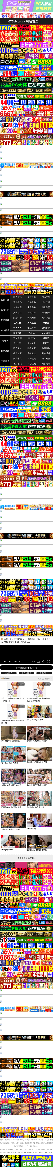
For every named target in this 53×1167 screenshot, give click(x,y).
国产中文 (17, 358)
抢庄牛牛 (32, 328)
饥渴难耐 (32, 318)
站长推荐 (5, 320)
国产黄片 (17, 348)
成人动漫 (46, 302)
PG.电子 (44, 673)
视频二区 (5, 310)
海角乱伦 (32, 353)
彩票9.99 (17, 333)
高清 (33, 661)
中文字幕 (32, 307)
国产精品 (17, 297)
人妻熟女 (17, 312)
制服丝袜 (32, 312)
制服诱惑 (46, 353)
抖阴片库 (5, 351)
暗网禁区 (17, 353)
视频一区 (5, 300)
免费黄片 (46, 348)
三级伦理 (17, 307)
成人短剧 (46, 358)
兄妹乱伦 (32, 358)
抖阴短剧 (32, 364)
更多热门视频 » (45, 678)
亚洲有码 (17, 302)
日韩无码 (46, 364)
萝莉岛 (46, 343)
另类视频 (46, 312)
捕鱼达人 (17, 328)
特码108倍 (26, 673)
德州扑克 (46, 328)
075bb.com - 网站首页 (23, 21)
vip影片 (8, 673)
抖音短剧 (17, 338)
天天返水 (46, 333)
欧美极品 (32, 302)
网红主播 (32, 297)
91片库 (17, 343)
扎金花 (32, 333)
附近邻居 (17, 318)
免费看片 (5, 361)
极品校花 (17, 364)
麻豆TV (31, 338)
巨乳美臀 (46, 307)
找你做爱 (46, 318)
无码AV (5, 341)
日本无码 (46, 297)
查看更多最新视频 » (26, 858)
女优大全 (32, 343)
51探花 (46, 338)
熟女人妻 (32, 348)
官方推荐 (5, 330)
